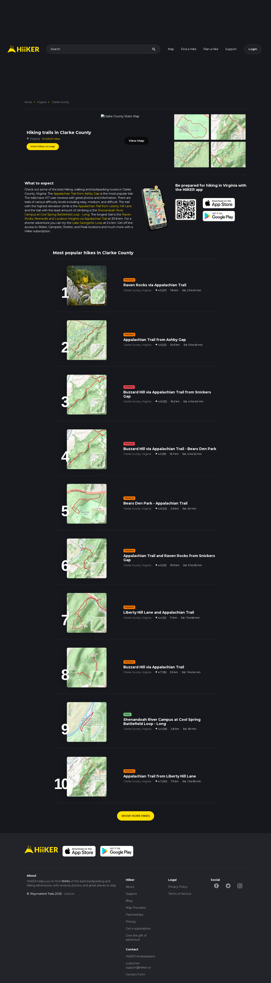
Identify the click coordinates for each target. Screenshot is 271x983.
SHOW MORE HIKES (135, 816)
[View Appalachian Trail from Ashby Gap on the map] (98, 351)
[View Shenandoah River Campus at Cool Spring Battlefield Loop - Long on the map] (98, 733)
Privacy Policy (177, 887)
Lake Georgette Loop (87, 223)
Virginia (41, 102)
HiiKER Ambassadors (140, 956)
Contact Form (135, 974)
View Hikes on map (42, 146)
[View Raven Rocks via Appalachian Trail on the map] (98, 296)
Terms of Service (179, 894)
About (130, 887)
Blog (129, 900)
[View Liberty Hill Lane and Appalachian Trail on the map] (98, 624)
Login (253, 49)
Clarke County (60, 102)
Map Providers (136, 907)
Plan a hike (210, 49)
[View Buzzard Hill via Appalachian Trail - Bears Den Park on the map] (98, 460)
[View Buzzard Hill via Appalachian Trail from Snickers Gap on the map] (98, 406)
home (28, 102)
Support (230, 49)
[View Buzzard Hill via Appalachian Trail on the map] (98, 679)
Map (171, 49)
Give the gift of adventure (136, 937)
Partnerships (134, 914)
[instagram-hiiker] (240, 885)
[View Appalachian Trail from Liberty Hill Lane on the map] (98, 788)
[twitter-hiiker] (228, 885)
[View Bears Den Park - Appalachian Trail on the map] (98, 515)
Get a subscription (138, 928)
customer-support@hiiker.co (138, 965)
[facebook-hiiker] (216, 885)
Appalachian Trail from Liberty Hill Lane (105, 206)
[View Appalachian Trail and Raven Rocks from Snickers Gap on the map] (98, 569)
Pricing (131, 921)
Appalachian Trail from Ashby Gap (76, 193)
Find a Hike (188, 49)
